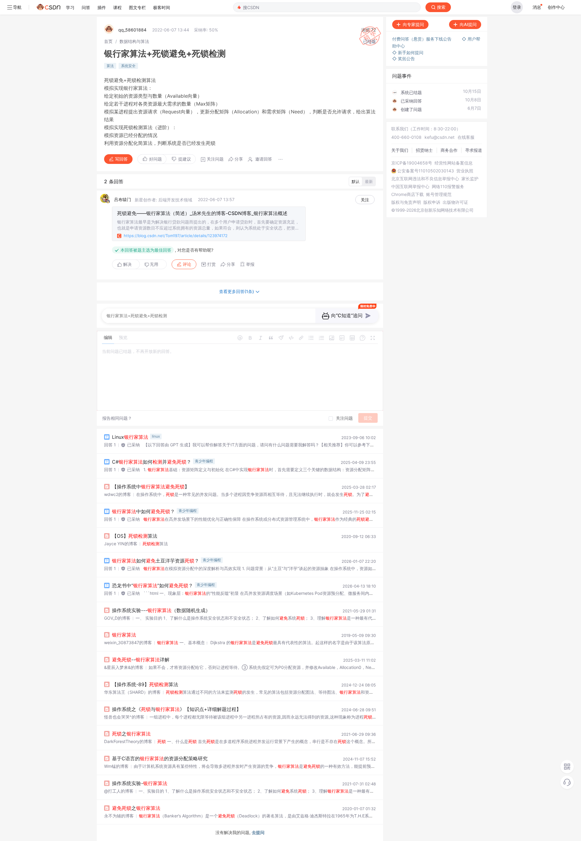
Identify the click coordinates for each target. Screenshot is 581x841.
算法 (110, 66)
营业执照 (464, 170)
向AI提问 (468, 24)
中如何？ (143, 511)
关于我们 (399, 150)
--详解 (140, 660)
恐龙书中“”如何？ (152, 585)
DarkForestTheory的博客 (128, 741)
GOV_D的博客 (117, 618)
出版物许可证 (455, 202)
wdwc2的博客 (117, 494)
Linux (130, 437)
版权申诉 (431, 202)
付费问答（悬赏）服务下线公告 (422, 38)
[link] (108, 41)
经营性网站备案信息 (454, 163)
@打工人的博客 (118, 791)
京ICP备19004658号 (411, 163)
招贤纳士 (424, 150)
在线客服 (466, 137)
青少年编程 (204, 461)
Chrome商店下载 (407, 194)
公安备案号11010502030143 (425, 170)
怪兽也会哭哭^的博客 (124, 716)
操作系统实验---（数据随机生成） (161, 610)
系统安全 (128, 66)
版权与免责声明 (406, 202)
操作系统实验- (139, 783)
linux (156, 436)
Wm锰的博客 (116, 766)
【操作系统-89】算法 (145, 684)
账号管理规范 (438, 194)
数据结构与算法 (134, 41)
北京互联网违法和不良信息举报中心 (425, 178)
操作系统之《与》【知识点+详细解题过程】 (176, 709)
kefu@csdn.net (440, 137)
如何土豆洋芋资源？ (155, 561)
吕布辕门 (122, 199)
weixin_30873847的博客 (128, 642)
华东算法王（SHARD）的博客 (132, 692)
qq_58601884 (132, 29)
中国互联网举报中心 (410, 186)
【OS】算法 (134, 536)
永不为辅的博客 (119, 815)
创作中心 (556, 7)
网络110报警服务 (448, 186)
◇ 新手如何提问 (407, 52)
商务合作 (449, 150)
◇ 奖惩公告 (403, 58)
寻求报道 (473, 150)
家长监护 (469, 178)
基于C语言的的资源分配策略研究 (160, 758)
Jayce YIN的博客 (120, 543)
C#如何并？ (151, 462)
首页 (108, 41)
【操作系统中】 (150, 487)
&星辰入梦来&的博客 (123, 667)
